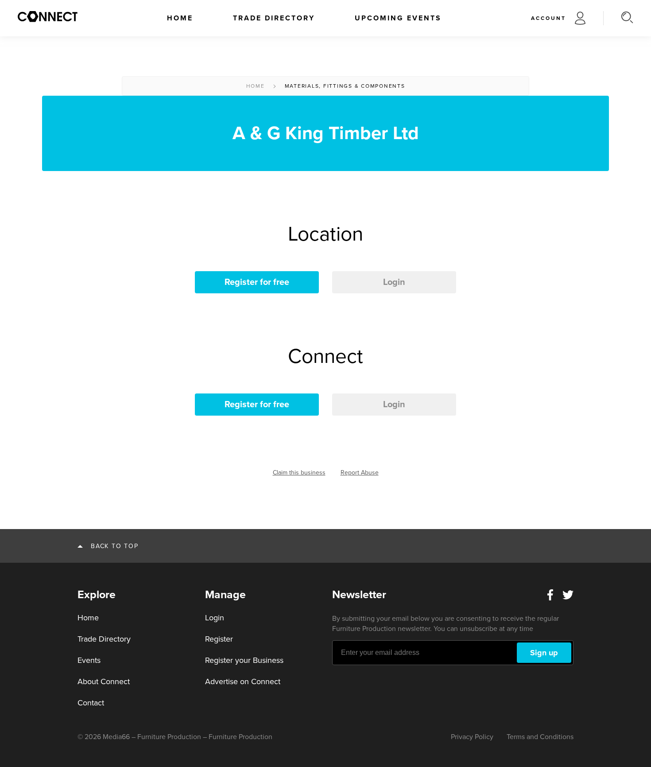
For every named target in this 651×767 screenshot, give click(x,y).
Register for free (257, 282)
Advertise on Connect (242, 681)
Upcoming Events (398, 18)
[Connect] (48, 16)
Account (548, 18)
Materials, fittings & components (345, 86)
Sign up (544, 653)
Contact (91, 703)
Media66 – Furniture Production (152, 736)
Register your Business (244, 660)
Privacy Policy (472, 736)
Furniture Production (240, 736)
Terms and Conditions (540, 736)
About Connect (104, 681)
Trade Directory (274, 18)
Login (394, 282)
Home (180, 18)
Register (219, 639)
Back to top (114, 546)
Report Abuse (360, 472)
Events (89, 660)
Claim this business (299, 472)
